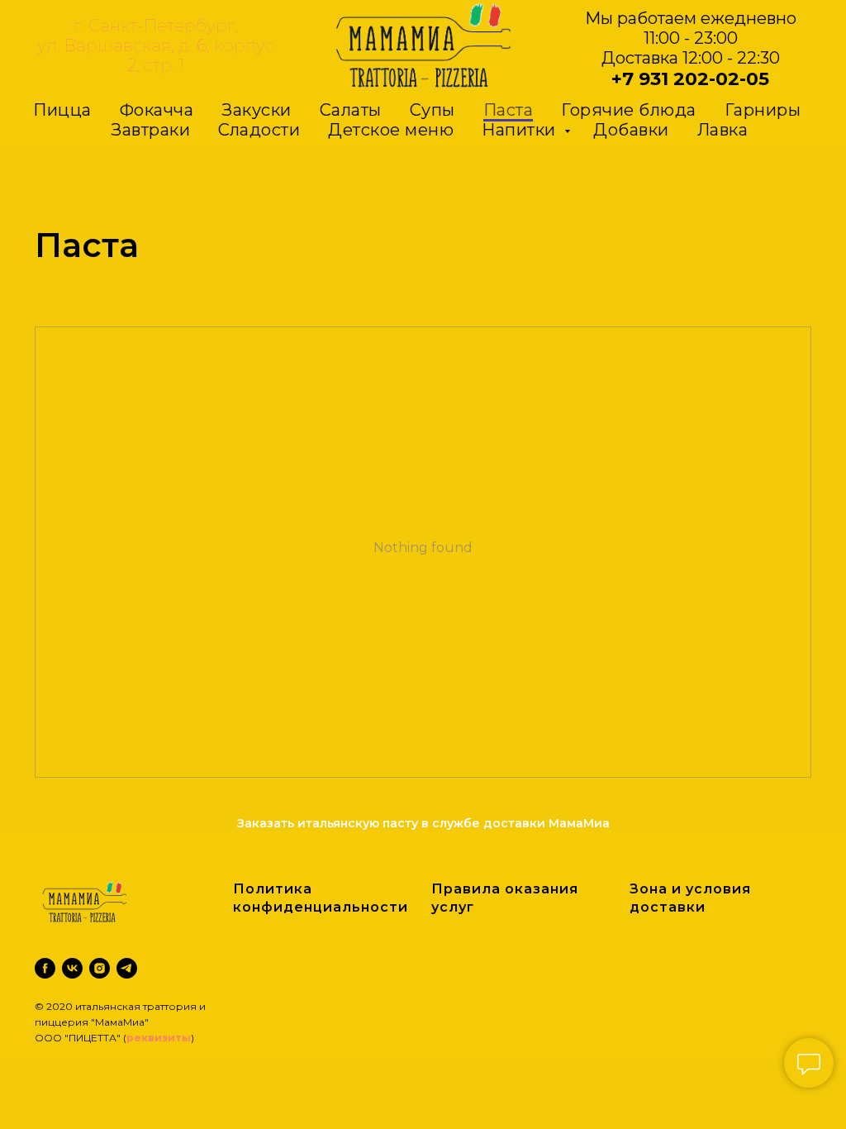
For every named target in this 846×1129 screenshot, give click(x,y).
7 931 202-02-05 (695, 79)
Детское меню (391, 130)
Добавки (631, 130)
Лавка (723, 130)
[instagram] (99, 968)
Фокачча (157, 110)
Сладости (259, 130)
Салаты (351, 110)
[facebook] (45, 968)
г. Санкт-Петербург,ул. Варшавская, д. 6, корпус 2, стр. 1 (155, 45)
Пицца (62, 110)
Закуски (256, 110)
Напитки (521, 130)
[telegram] (126, 968)
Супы (432, 110)
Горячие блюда (628, 110)
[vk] (72, 968)
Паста (508, 110)
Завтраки (150, 130)
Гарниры (763, 110)
